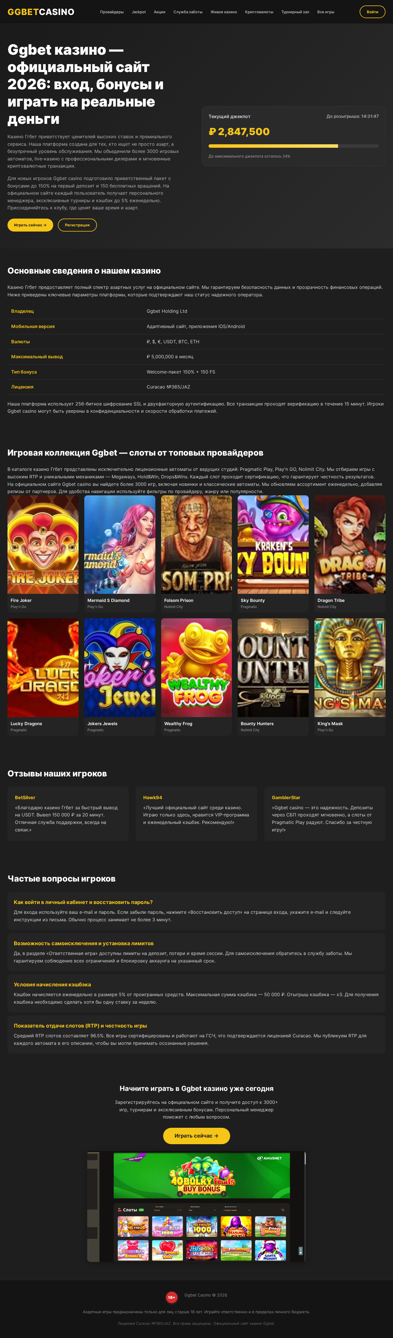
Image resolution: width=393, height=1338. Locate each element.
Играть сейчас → (30, 225)
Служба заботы (188, 12)
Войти (372, 12)
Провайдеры (112, 12)
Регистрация (77, 225)
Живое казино (224, 12)
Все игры (325, 12)
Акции (159, 12)
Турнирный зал (295, 12)
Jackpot (139, 12)
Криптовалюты (259, 12)
